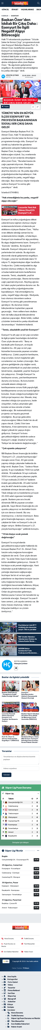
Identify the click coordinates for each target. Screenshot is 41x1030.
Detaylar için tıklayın (20, 842)
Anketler (11, 1002)
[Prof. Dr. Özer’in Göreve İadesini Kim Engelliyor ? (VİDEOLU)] (11, 730)
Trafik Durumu (29, 938)
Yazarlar (11, 988)
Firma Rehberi (13, 990)
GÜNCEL (5, 10)
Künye (10, 1004)
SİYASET (14, 10)
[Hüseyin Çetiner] (7, 665)
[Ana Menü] (2, 3)
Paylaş (6, 106)
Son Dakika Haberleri (11, 952)
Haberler (4, 16)
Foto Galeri (12, 982)
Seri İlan (11, 993)
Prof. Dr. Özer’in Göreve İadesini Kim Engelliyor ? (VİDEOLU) (10, 738)
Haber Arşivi (28, 952)
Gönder (6, 775)
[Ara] (38, 3)
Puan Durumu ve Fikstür (8, 945)
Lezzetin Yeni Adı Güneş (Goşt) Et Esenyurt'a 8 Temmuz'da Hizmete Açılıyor (10, 717)
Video (10, 985)
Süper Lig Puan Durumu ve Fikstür (25, 1018)
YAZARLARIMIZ (27, 10)
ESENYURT (15, 16)
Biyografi (11, 999)
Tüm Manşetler (29, 944)
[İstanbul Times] (20, 3)
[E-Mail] (16, 668)
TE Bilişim (26, 968)
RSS (6, 961)
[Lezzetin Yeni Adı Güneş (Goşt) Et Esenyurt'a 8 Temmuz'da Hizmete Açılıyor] (11, 707)
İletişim (10, 1007)
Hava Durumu (9, 938)
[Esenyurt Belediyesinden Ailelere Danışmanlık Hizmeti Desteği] (30, 686)
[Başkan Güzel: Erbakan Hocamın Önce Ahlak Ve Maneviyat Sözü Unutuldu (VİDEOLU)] (30, 707)
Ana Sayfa (11, 976)
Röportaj (11, 996)
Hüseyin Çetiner (21, 663)
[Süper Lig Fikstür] (38, 851)
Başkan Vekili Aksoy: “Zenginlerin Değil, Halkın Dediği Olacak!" (10, 694)
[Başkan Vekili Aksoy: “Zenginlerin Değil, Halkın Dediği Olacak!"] (11, 686)
